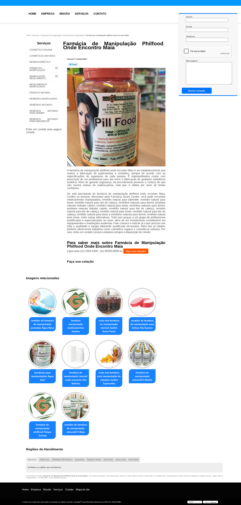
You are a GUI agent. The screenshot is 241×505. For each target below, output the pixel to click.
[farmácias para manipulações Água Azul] (42, 354)
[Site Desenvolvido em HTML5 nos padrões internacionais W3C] (194, 502)
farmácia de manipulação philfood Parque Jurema (42, 430)
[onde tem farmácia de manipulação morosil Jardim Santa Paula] (109, 302)
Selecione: (32, 460)
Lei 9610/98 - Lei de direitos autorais (52, 478)
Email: (189, 26)
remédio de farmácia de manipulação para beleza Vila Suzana (142, 324)
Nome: (189, 16)
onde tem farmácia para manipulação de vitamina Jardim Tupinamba (109, 378)
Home (32, 13)
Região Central (94, 460)
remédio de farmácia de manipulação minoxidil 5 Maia (75, 428)
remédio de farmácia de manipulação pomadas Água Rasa (42, 324)
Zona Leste (121, 460)
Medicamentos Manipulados (38, 85)
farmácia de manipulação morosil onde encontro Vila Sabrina (75, 378)
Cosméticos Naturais (42, 56)
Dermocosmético (40, 62)
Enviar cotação (196, 90)
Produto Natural (40, 92)
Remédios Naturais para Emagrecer (44, 120)
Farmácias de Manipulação (44, 69)
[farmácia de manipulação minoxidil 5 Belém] (142, 354)
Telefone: (189, 36)
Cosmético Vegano (41, 50)
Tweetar (73, 64)
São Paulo (108, 460)
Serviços (82, 13)
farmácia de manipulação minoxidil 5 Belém (142, 376)
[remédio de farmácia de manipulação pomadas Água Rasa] (42, 302)
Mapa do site (83, 489)
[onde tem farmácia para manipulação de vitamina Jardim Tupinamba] (109, 354)
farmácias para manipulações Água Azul (42, 376)
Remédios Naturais (41, 105)
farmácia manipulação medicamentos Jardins (76, 326)
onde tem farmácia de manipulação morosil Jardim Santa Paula (109, 326)
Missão (65, 13)
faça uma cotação (136, 251)
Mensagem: (189, 60)
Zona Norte (134, 460)
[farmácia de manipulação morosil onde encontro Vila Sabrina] (75, 354)
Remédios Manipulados (43, 99)
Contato (99, 13)
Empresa (48, 13)
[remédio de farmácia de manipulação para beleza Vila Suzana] (142, 302)
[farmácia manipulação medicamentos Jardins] (75, 302)
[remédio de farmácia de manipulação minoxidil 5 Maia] (75, 406)
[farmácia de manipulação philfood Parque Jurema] (42, 406)
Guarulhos (79, 460)
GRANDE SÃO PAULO (62, 460)
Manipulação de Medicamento (44, 77)
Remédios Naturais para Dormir (44, 112)
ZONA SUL (44, 460)
